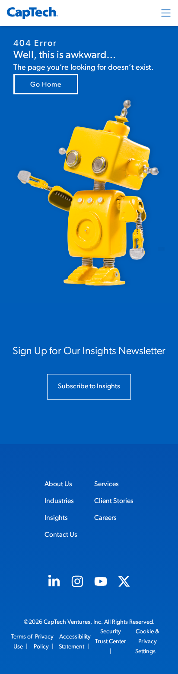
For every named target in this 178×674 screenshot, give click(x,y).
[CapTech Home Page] (32, 13)
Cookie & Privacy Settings (147, 642)
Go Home (45, 84)
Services (106, 484)
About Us (58, 484)
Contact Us (60, 535)
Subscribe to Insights (89, 386)
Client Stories (114, 501)
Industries (59, 501)
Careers (105, 518)
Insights (56, 518)
